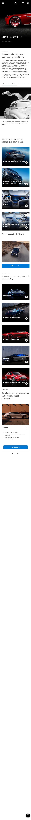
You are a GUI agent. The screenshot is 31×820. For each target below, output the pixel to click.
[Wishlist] (23, 3)
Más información (15, 266)
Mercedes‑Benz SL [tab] (23, 84)
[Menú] (3, 3)
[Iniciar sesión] (28, 3)
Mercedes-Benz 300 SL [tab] (9, 84)
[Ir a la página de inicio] (15, 3)
